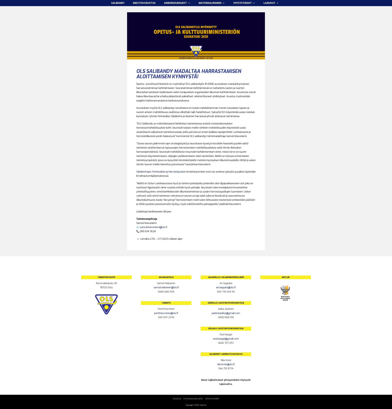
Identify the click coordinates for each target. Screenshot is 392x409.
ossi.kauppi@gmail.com (226, 338)
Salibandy (117, 3)
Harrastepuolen (177, 171)
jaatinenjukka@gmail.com (226, 313)
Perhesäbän (159, 171)
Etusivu (177, 399)
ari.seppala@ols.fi (226, 287)
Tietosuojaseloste (193, 399)
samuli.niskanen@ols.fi (166, 287)
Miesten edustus (144, 3)
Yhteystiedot (212, 399)
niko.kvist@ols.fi (226, 364)
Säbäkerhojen (143, 171)
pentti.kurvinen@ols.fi (166, 313)
